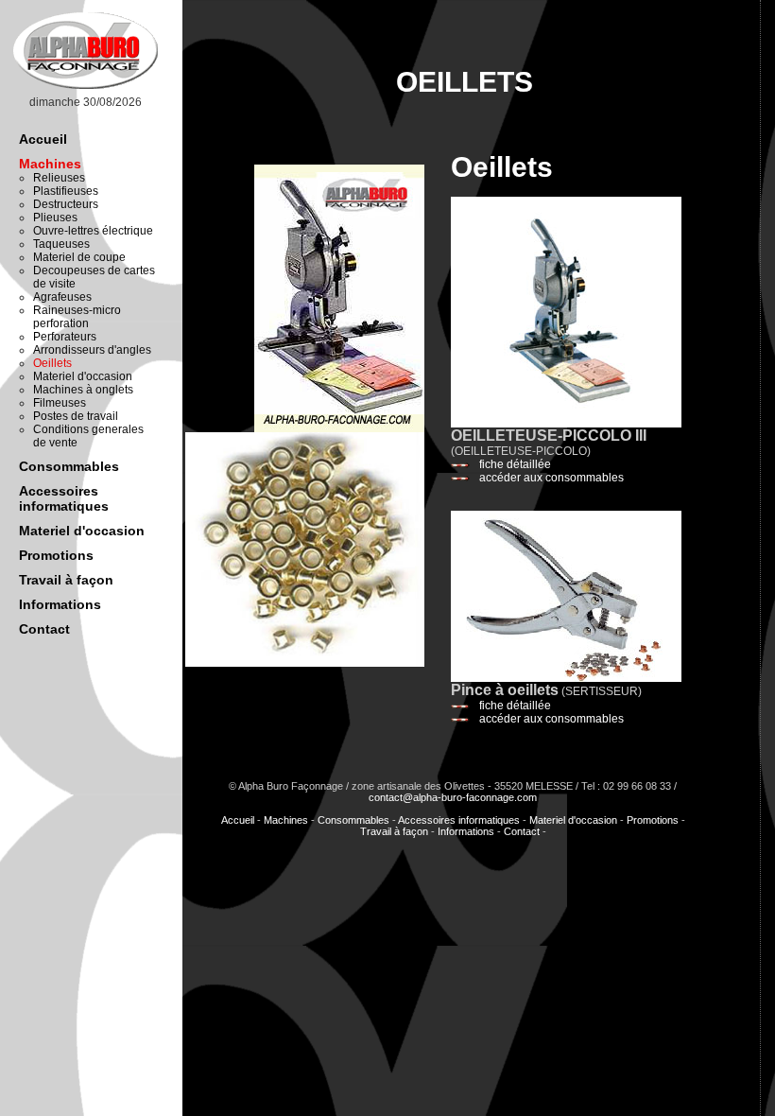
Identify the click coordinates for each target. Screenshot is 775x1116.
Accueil (43, 139)
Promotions (56, 555)
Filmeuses (59, 403)
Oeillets (52, 363)
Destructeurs (65, 204)
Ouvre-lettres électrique (93, 230)
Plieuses (55, 217)
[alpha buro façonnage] (85, 89)
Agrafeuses (62, 297)
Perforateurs (64, 336)
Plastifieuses (65, 191)
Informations (60, 604)
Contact (44, 628)
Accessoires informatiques (64, 498)
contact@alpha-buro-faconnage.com (453, 797)
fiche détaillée (515, 464)
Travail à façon (66, 579)
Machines (50, 163)
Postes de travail (75, 416)
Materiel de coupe (79, 257)
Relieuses (59, 177)
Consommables (69, 466)
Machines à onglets (83, 389)
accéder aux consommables (551, 477)
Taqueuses (61, 244)
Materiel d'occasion (82, 376)
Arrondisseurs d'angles (92, 350)
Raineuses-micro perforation (77, 317)
